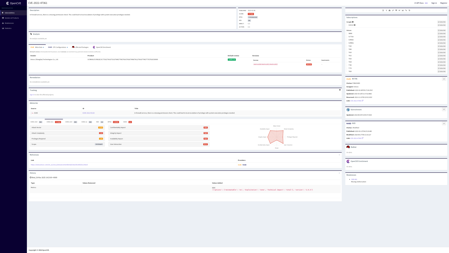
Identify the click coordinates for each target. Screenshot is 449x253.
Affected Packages (82, 47)
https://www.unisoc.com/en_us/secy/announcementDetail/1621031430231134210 (59, 165)
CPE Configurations (60, 47)
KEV (99, 122)
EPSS (113, 122)
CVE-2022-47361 (37, 3)
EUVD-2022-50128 (88, 113)
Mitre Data (39, 47)
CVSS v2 (86, 122)
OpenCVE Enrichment (103, 47)
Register (443, 3)
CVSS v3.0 (70, 122)
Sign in (434, 3)
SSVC (127, 122)
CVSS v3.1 (53, 122)
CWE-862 (354, 179)
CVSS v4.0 (36, 122)
